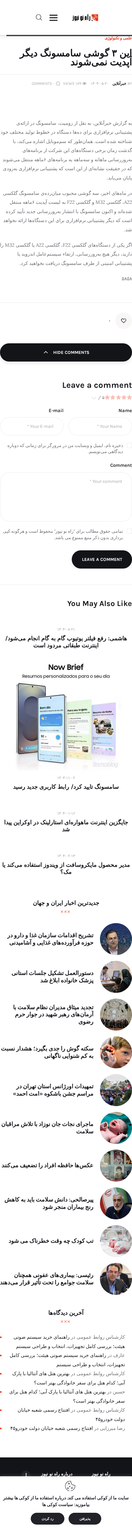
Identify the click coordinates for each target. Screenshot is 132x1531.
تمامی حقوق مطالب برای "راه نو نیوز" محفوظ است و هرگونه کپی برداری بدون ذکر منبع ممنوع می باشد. (63, 534)
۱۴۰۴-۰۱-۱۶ (66, 813)
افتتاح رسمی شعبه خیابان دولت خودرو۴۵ (51, 1428)
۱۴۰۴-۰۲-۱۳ (66, 856)
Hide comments (70, 352)
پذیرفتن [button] (84, 1519)
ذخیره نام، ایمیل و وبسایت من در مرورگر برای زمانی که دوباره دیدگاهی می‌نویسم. (65, 449)
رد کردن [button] (48, 1519)
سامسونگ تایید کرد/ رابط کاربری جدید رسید (66, 786)
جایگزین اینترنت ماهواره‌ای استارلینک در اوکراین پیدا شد (66, 826)
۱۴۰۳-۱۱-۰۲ (66, 778)
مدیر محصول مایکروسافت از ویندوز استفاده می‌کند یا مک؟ (66, 868)
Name (125, 410)
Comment (121, 465)
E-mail (56, 410)
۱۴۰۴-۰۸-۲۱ (66, 629)
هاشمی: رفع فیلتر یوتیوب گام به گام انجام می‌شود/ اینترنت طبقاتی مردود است (66, 642)
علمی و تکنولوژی (118, 38)
